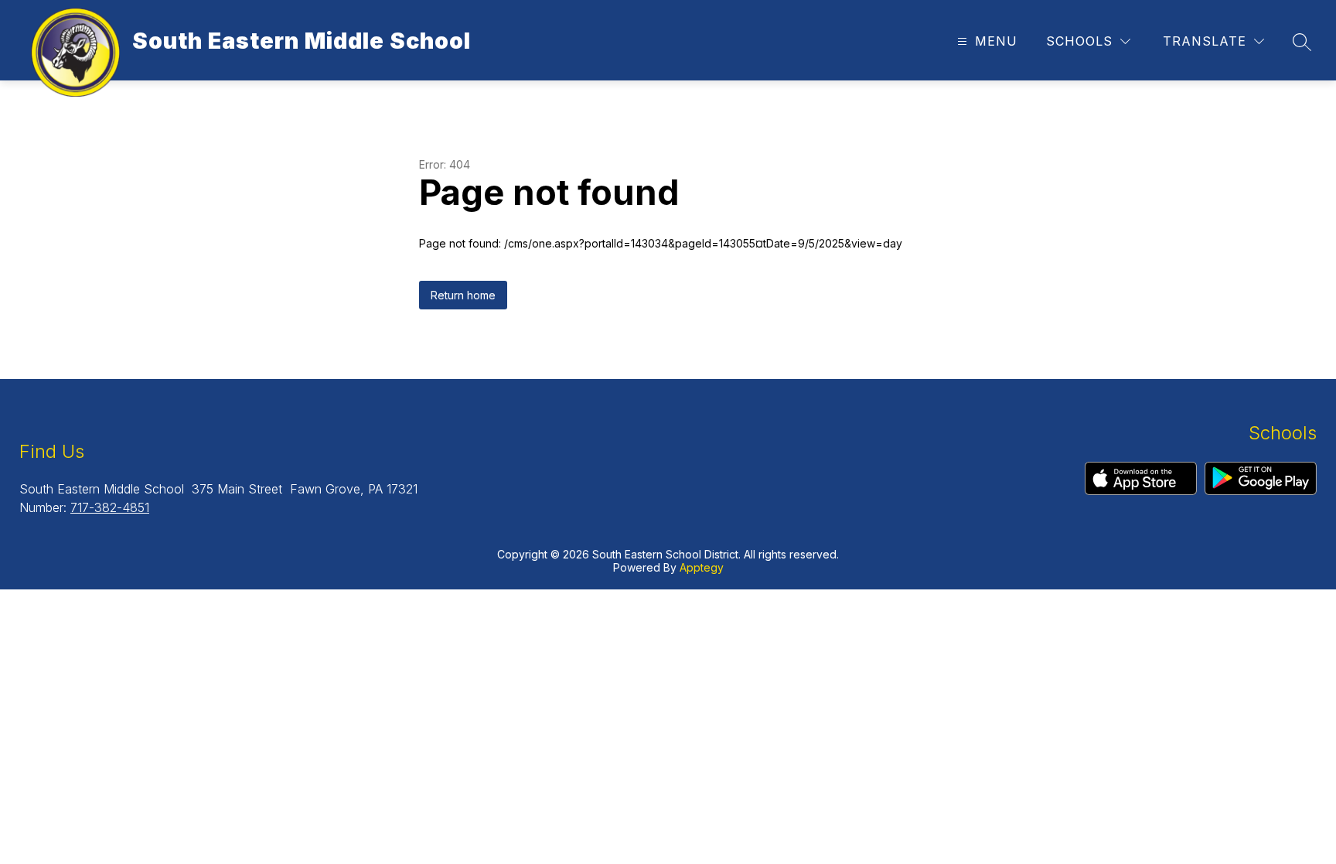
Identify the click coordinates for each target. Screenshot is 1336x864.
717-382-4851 (109, 507)
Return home (463, 295)
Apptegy (702, 567)
